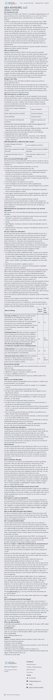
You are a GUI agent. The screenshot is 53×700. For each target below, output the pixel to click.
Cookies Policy (14, 620)
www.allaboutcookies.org (13, 591)
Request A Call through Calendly (36, 687)
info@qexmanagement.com (35, 681)
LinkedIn (31, 684)
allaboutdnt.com (43, 616)
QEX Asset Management (10, 667)
